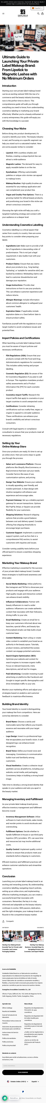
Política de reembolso (9, 1038)
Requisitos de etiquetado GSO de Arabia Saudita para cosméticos (33, 1018)
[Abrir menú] (3, 14)
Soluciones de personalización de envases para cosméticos (11, 1028)
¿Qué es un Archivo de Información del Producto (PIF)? (32, 1042)
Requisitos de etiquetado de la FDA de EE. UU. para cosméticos (33, 1010)
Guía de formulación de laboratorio (9, 1016)
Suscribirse (23, 1072)
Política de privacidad (9, 1045)
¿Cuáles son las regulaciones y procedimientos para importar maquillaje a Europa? (34, 1034)
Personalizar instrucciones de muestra (11, 1022)
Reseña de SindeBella (9, 1011)
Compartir (10, 921)
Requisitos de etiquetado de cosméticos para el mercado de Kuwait (33, 1026)
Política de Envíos (7, 1042)
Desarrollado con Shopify (33, 1098)
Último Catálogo (7, 1008)
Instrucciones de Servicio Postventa (10, 1034)
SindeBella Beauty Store (17, 1098)
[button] (37, 8)
